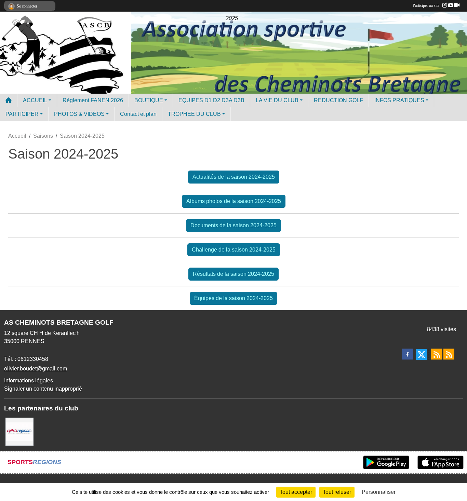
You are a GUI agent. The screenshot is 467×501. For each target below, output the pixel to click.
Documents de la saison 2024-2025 (233, 225)
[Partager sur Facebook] (407, 354)
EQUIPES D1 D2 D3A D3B (211, 100)
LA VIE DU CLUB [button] (277, 100)
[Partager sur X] (421, 354)
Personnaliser (379, 492)
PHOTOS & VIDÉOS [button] (79, 114)
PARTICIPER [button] (22, 114)
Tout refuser (337, 492)
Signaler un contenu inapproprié (43, 389)
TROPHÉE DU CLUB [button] (194, 114)
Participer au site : (427, 5)
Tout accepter (296, 492)
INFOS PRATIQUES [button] (399, 100)
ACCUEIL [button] (35, 100)
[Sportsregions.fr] (19, 431)
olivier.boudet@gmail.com (35, 368)
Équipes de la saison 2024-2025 (233, 298)
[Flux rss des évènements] (448, 354)
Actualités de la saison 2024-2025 (233, 177)
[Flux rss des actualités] (436, 354)
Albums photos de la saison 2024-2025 (233, 201)
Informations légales (28, 380)
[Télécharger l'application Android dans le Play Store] (386, 462)
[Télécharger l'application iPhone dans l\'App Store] (440, 462)
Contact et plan (138, 114)
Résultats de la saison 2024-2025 (233, 274)
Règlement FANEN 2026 (93, 100)
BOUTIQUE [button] (148, 100)
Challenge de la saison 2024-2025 (234, 250)
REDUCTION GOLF (338, 100)
